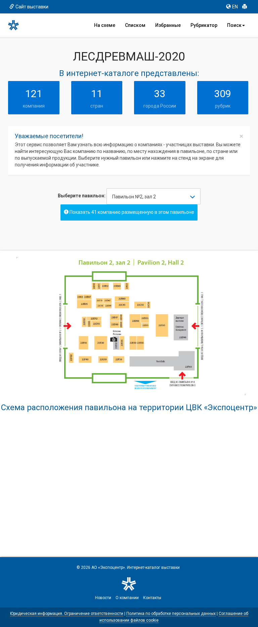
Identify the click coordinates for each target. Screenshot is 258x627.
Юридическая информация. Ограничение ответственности (66, 613)
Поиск (234, 25)
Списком (135, 25)
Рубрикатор (203, 25)
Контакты (152, 597)
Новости (103, 597)
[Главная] (16, 25)
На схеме (104, 25)
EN (235, 6)
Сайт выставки (31, 6)
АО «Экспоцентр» (108, 567)
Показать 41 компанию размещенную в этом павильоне (131, 212)
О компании (127, 597)
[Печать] (244, 6)
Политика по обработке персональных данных (171, 613)
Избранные (168, 25)
